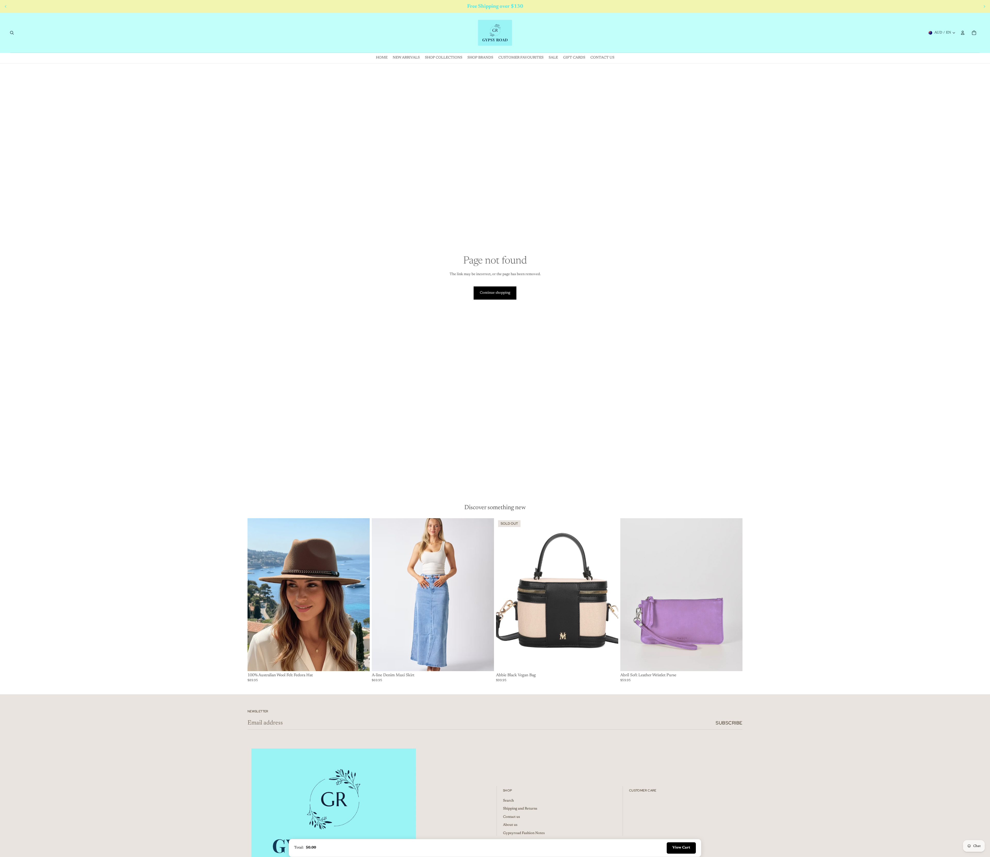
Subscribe (729, 723)
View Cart (681, 848)
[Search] (12, 32)
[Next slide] (984, 6)
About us (510, 825)
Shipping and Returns (520, 809)
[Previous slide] (5, 6)
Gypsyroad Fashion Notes (524, 833)
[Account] (962, 32)
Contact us (511, 817)
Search (508, 801)
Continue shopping (495, 293)
